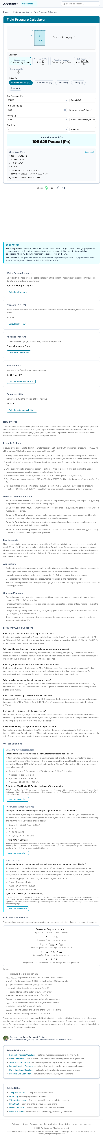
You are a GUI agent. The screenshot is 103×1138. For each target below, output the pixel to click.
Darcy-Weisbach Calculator (21, 1070)
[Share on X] (52, 188)
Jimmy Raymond (30, 1037)
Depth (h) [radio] (15, 88)
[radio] (20, 61)
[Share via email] (63, 188)
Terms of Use (36, 1124)
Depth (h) (12, 125)
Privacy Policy (50, 1124)
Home (6, 12)
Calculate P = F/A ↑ (18, 324)
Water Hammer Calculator (20, 1062)
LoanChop (14, 1096)
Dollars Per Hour (16, 1107)
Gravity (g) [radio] (78, 82)
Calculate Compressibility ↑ (22, 410)
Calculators (27, 4)
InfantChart (14, 1104)
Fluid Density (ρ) (15, 106)
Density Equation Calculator (21, 1066)
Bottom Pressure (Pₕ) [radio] (20, 82)
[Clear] (66, 100)
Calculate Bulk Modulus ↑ (21, 381)
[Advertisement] (51, 216)
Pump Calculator (16, 1058)
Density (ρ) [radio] (63, 82)
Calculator (16, 1124)
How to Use (77, 1124)
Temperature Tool (17, 1092)
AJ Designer (10, 3)
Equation (13, 55)
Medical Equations (17, 1111)
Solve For (13, 78)
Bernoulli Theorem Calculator (22, 1055)
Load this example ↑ (17, 799)
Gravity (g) (13, 115)
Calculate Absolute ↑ (19, 353)
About (25, 1124)
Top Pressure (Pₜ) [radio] (44, 82)
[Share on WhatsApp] (46, 188)
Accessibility (64, 1124)
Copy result (89, 152)
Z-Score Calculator (17, 1100)
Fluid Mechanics (21, 12)
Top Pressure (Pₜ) (16, 96)
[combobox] (82, 100)
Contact (87, 1124)
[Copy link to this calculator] (57, 188)
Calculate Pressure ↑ (19, 292)
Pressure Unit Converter (20, 1074)
